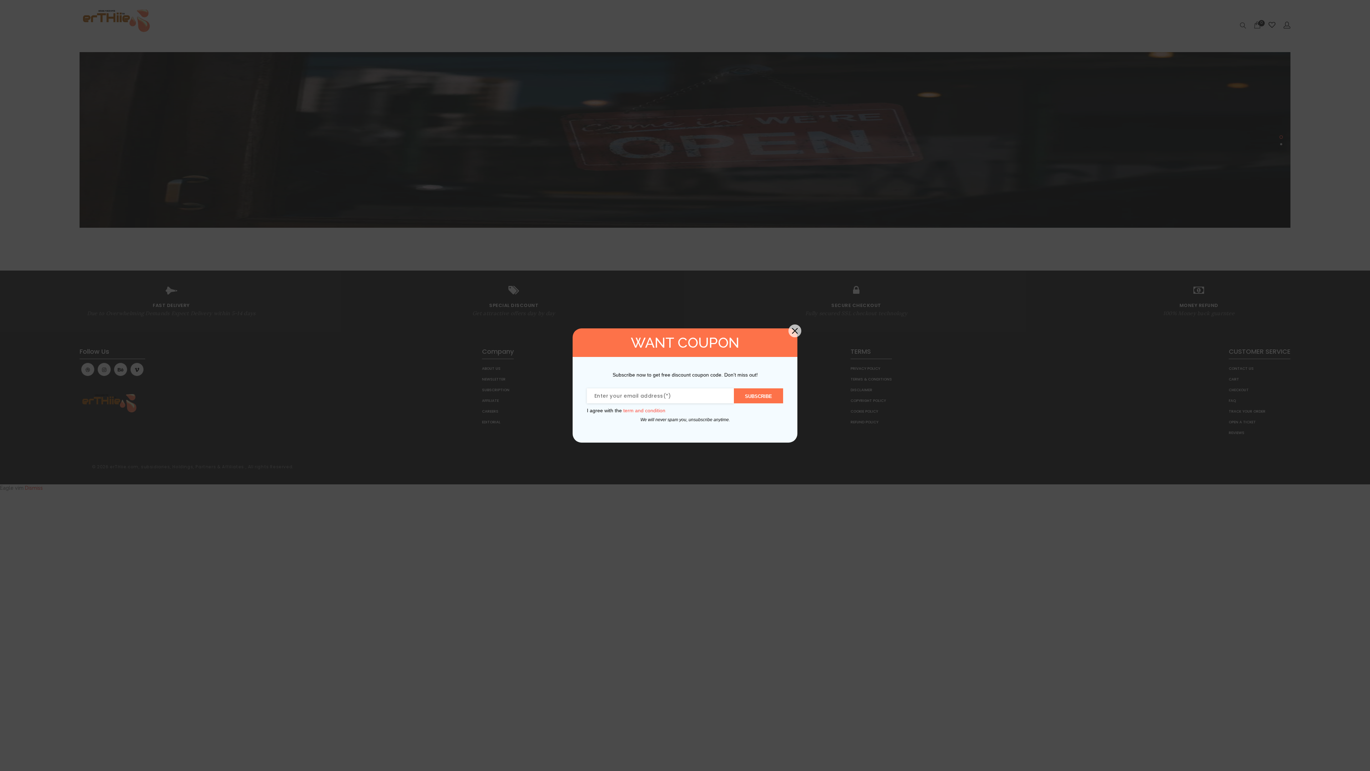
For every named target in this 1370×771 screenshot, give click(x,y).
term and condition (644, 410)
